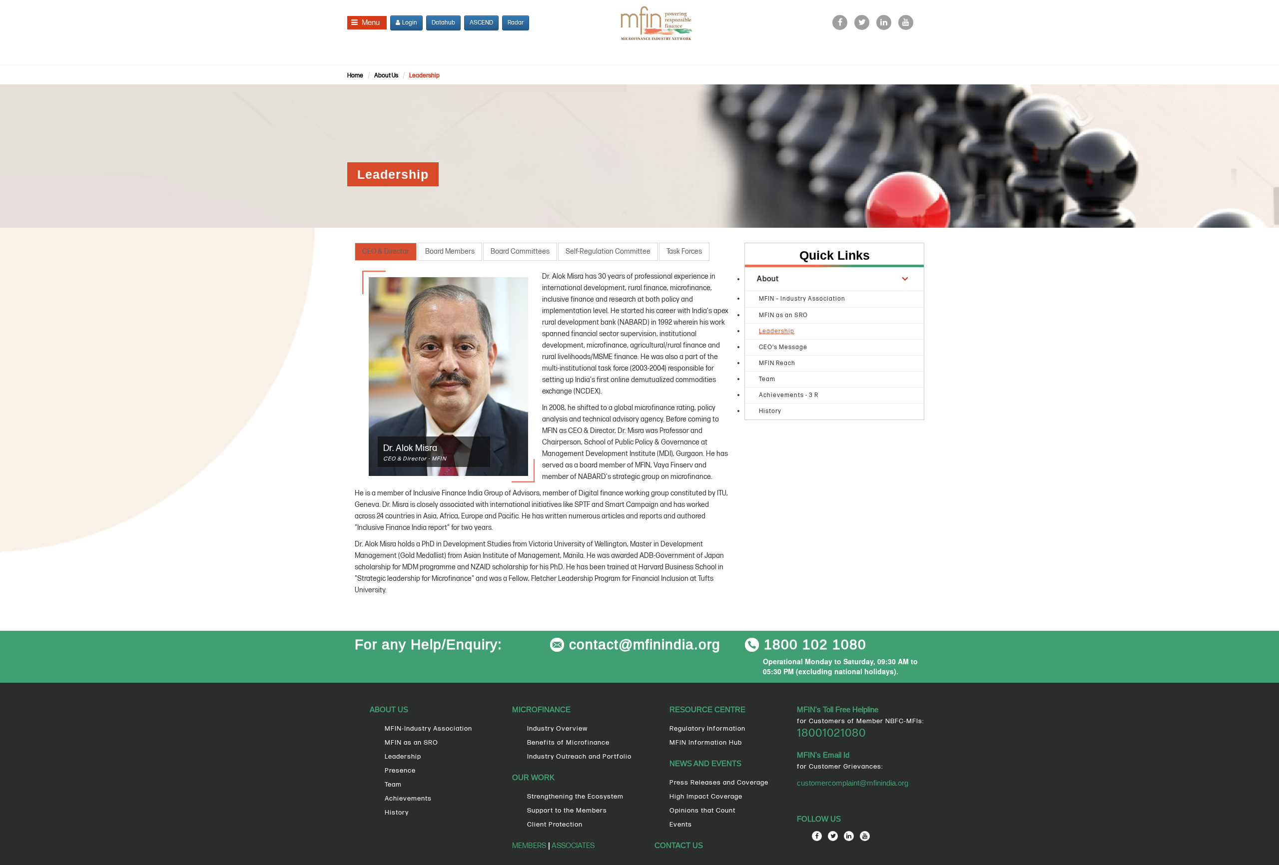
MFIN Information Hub (705, 743)
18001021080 (831, 733)
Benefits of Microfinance (568, 743)
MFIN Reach (777, 363)
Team (767, 379)
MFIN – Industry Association (802, 299)
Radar (516, 22)
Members (529, 846)
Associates (572, 846)
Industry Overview (557, 729)
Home (355, 75)
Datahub (443, 22)
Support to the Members (567, 811)
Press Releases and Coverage (718, 783)
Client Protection (555, 825)
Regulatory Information (707, 729)
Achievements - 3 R (788, 395)
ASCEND (481, 22)
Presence (400, 771)
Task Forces (684, 251)
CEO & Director (385, 251)
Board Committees (520, 251)
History (770, 411)
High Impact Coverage (705, 797)
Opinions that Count (702, 811)
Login (408, 22)
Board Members (450, 251)
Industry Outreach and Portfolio (579, 757)
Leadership (424, 75)
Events (680, 825)
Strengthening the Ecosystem (575, 797)
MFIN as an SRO (783, 315)
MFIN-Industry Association (428, 729)
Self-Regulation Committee (608, 251)
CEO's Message (783, 347)
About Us (386, 75)
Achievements (408, 799)
